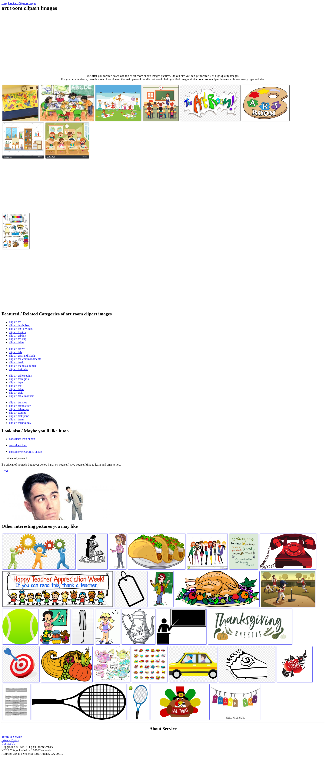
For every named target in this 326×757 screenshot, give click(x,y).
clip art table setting (20, 375)
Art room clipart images (16, 115)
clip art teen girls (19, 379)
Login (32, 3)
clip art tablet (16, 389)
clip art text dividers (20, 328)
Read (5, 471)
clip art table (16, 342)
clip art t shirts (17, 332)
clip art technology (20, 422)
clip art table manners (21, 396)
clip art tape (16, 382)
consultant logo (18, 445)
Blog (4, 3)
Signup (23, 3)
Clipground (19, 745)
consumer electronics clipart (25, 451)
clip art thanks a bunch (22, 365)
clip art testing (17, 412)
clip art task (16, 392)
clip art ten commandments (25, 359)
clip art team (16, 419)
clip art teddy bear (19, 325)
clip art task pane (19, 416)
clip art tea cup (17, 339)
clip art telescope (19, 409)
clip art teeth (16, 362)
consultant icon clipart (22, 438)
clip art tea (15, 322)
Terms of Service (12, 736)
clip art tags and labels (22, 355)
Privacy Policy (10, 740)
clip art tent (15, 385)
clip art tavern (17, 348)
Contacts (13, 3)
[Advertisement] (163, 42)
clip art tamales (18, 402)
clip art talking (17, 335)
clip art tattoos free (20, 405)
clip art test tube (18, 369)
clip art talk (15, 352)
